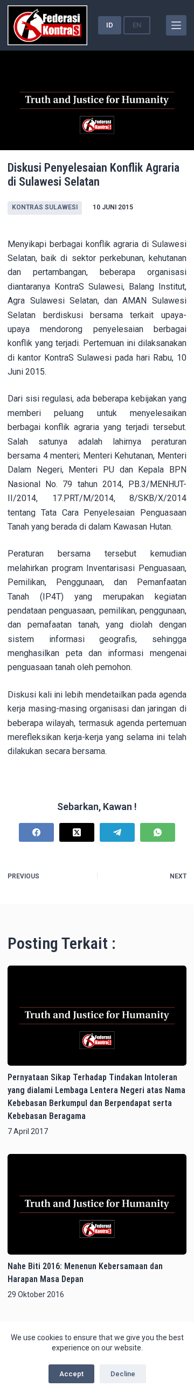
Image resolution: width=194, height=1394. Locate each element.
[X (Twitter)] (76, 832)
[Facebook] (36, 832)
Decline (122, 1374)
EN (137, 25)
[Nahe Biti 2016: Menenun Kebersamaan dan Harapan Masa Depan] (97, 1204)
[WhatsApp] (157, 832)
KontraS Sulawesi (45, 207)
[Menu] (176, 25)
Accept (71, 1374)
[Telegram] (117, 832)
